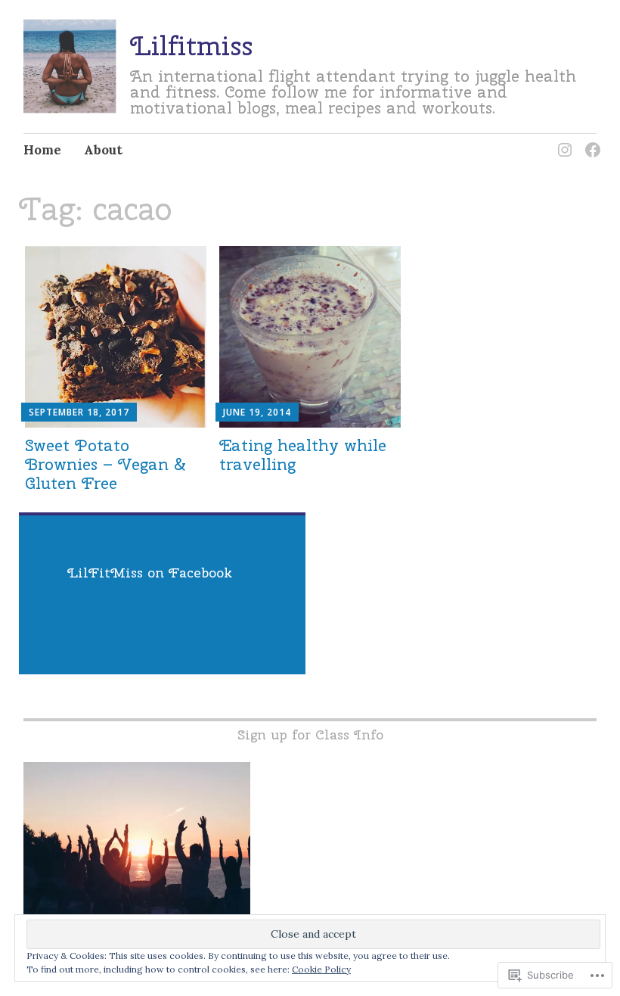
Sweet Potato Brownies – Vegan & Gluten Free (105, 463)
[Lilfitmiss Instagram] (562, 141)
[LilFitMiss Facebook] (590, 141)
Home (42, 150)
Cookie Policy (321, 969)
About (103, 150)
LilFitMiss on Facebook (149, 572)
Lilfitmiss (191, 45)
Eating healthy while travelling (302, 454)
